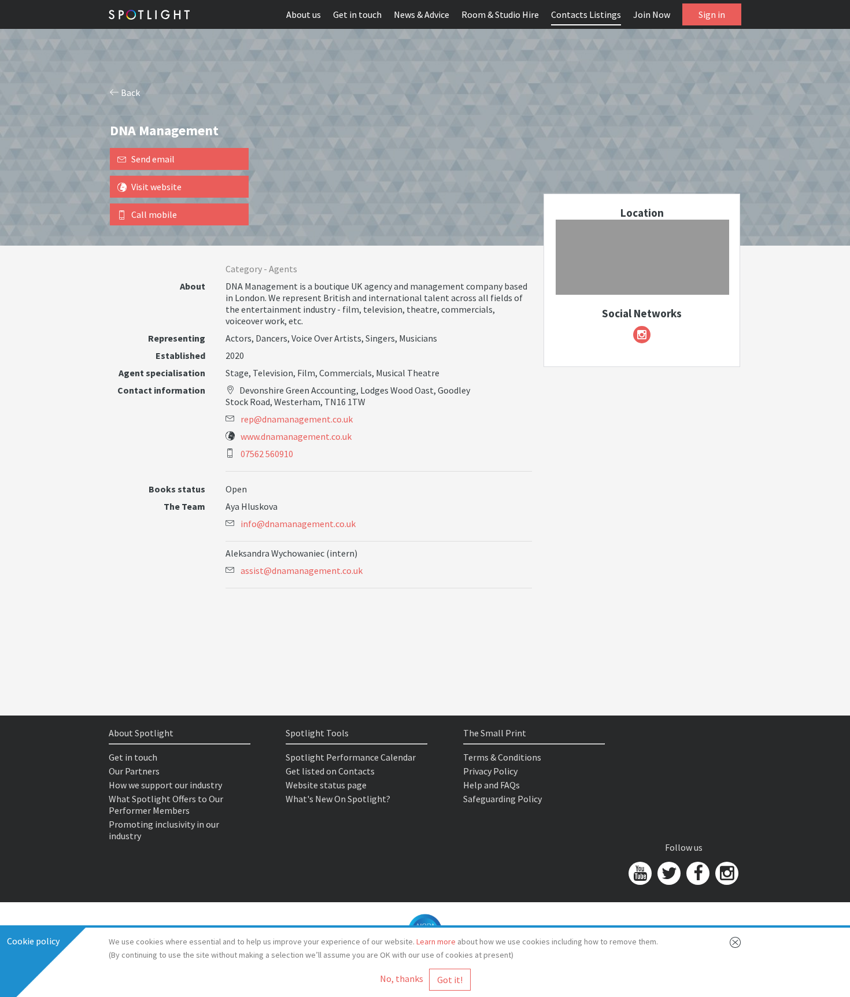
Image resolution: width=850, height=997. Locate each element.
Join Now (651, 14)
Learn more (436, 941)
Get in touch (357, 14)
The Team (184, 506)
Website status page (326, 785)
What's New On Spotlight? (338, 799)
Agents (283, 269)
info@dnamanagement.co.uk (298, 523)
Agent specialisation (162, 373)
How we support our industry (165, 785)
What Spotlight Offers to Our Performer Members (166, 804)
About (192, 286)
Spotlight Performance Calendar (351, 757)
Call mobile (154, 214)
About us (303, 14)
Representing (176, 338)
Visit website (156, 186)
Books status (177, 489)
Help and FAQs (491, 785)
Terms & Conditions (502, 757)
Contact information (161, 390)
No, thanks (401, 978)
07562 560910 (267, 453)
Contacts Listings (586, 14)
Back (129, 92)
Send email (153, 159)
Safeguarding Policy (502, 799)
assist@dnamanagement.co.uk (302, 570)
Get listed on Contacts (330, 771)
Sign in (712, 14)
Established (180, 355)
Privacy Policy (490, 771)
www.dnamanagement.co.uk (296, 436)
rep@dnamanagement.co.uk (297, 419)
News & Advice (421, 14)
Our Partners (134, 771)
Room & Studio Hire (500, 14)
